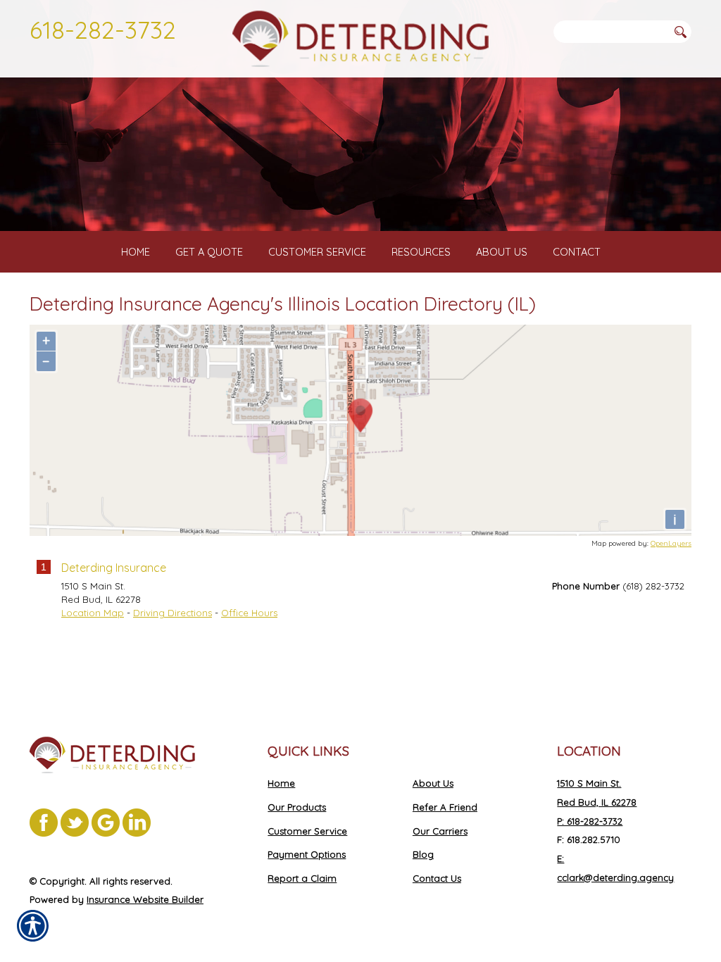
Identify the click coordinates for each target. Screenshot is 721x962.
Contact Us (437, 878)
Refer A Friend (445, 807)
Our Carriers (440, 831)
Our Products (297, 807)
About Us (433, 783)
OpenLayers (671, 543)
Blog (423, 854)
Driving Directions (172, 612)
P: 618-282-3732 (589, 821)
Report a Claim (302, 878)
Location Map (92, 612)
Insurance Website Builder (145, 899)
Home (281, 783)
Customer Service (307, 831)
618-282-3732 (103, 29)
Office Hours (249, 612)
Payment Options (307, 854)
